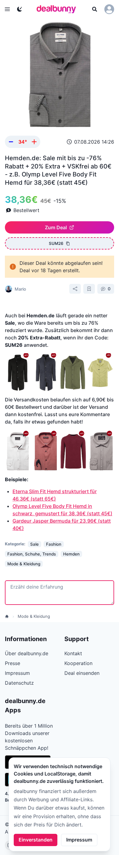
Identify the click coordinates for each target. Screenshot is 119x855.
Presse (12, 663)
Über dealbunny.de (26, 653)
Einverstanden (35, 840)
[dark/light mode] (19, 9)
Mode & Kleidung (34, 616)
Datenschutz (19, 683)
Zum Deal (56, 227)
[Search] (94, 9)
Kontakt (73, 653)
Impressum (79, 840)
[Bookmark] (89, 289)
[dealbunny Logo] (58, 9)
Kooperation (78, 663)
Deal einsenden (81, 673)
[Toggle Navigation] (7, 9)
